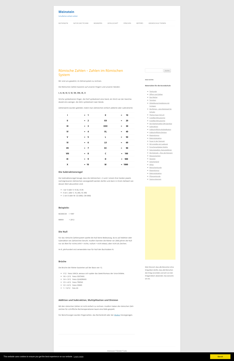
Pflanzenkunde (154, 176)
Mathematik (63, 23)
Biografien (98, 23)
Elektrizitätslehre (155, 138)
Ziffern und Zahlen (156, 94)
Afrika (151, 164)
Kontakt (119, 351)
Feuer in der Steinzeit (157, 141)
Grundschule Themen (157, 23)
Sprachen (127, 23)
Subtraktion (153, 126)
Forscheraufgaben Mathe (158, 147)
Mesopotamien (155, 156)
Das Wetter (153, 97)
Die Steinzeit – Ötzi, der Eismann (161, 153)
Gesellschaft (112, 23)
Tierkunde (153, 91)
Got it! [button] (220, 357)
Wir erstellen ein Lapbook (158, 144)
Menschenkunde (155, 167)
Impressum (111, 351)
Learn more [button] (78, 357)
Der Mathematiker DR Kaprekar (160, 124)
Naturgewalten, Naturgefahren (160, 150)
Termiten (152, 100)
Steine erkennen (155, 179)
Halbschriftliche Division (158, 132)
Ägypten (152, 159)
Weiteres (139, 23)
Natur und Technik (80, 23)
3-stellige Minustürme (157, 118)
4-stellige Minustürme (157, 121)
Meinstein (66, 12)
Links (125, 351)
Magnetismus (154, 135)
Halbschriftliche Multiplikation (160, 129)
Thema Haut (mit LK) (156, 115)
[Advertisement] (117, 47)
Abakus (117, 315)
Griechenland (154, 162)
